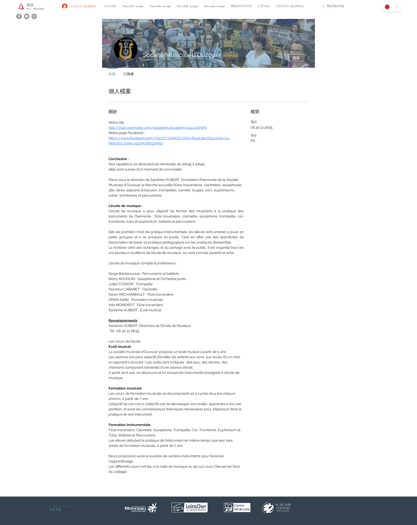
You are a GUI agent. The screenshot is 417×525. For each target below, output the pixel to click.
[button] (242, 6)
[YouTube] (26, 16)
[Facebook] (19, 16)
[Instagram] (34, 16)
